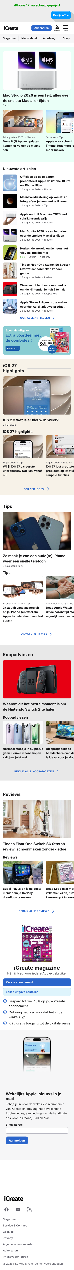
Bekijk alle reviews (34, 911)
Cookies (8, 1231)
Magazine (9, 1219)
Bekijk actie (61, 15)
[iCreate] (11, 28)
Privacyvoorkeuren (15, 1256)
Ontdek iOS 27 (34, 489)
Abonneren (41, 28)
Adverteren (10, 1250)
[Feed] (29, 1210)
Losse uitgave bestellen (22, 992)
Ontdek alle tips (34, 634)
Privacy (8, 1238)
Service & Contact (15, 1225)
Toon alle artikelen (34, 317)
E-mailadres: (14, 1124)
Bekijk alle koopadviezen (34, 771)
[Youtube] (18, 1210)
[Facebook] (6, 1210)
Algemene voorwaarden (18, 1244)
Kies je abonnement (19, 982)
